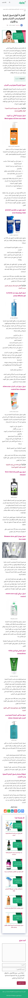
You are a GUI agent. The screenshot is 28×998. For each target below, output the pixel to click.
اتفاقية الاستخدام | (10, 991)
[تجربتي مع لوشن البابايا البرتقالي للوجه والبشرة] (14, 905)
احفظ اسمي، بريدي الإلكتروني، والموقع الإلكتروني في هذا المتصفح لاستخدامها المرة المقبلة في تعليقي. (14, 975)
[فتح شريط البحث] (10, 2)
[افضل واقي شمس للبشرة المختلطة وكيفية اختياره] (14, 830)
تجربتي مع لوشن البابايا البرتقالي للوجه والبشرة (14, 908)
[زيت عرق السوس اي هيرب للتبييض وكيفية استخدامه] (14, 849)
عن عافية (4, 991)
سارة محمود (18, 25)
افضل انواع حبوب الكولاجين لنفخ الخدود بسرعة (14, 871)
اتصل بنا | (23, 991)
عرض (17, 78)
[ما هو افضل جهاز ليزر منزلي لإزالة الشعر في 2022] (14, 886)
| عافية (10, 995)
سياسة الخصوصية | (17, 991)
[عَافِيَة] (22, 2)
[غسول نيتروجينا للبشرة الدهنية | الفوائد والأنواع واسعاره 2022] (14, 922)
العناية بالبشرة (21, 9)
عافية (25, 9)
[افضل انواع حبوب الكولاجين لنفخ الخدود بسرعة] (14, 868)
